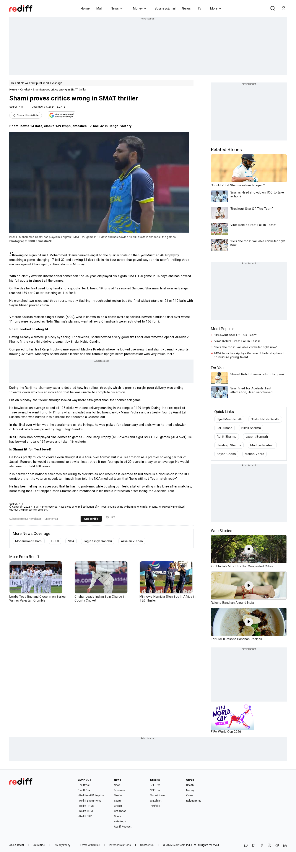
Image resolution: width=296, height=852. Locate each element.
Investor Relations (120, 845)
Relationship (193, 800)
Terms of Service (90, 845)
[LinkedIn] (285, 846)
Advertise (39, 845)
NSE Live (155, 790)
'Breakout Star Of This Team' (235, 335)
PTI (21, 106)
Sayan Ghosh (226, 454)
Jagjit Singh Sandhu (97, 541)
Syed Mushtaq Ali (229, 419)
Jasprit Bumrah (257, 437)
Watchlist (155, 800)
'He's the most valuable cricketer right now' (245, 347)
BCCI (55, 541)
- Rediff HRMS (86, 805)
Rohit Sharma (226, 437)
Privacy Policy (62, 845)
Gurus (186, 8)
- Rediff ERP (85, 816)
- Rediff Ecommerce (89, 800)
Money (138, 8)
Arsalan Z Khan (132, 541)
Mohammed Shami (28, 541)
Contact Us (147, 845)
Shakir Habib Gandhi (265, 419)
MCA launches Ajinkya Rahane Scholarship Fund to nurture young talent (248, 355)
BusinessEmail (165, 8)
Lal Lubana (224, 428)
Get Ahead (120, 811)
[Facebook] (261, 846)
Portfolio (155, 805)
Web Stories (221, 530)
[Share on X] (253, 846)
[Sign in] (283, 8)
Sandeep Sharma (229, 445)
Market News (157, 795)
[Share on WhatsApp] (246, 846)
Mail (99, 8)
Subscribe (91, 518)
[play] (248, 549)
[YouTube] (277, 846)
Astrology (120, 821)
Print (112, 517)
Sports (118, 800)
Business (119, 790)
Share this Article (28, 115)
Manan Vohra (254, 454)
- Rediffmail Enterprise (91, 795)
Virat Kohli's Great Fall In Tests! (237, 341)
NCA (71, 541)
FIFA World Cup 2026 (226, 732)
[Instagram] (269, 846)
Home (85, 8)
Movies (118, 795)
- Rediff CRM (85, 811)
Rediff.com (178, 845)
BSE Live (155, 785)
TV (199, 8)
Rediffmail (84, 785)
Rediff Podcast (123, 826)
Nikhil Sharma (251, 428)
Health (190, 785)
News (115, 8)
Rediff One (84, 790)
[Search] (272, 8)
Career (190, 795)
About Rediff (16, 845)
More (214, 8)
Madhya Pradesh (262, 445)
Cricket (25, 89)
